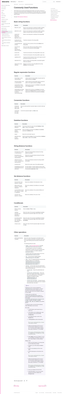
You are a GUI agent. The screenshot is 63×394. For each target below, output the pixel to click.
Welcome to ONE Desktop (5, 5)
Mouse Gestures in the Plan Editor (6, 38)
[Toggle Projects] (11, 10)
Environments (3, 8)
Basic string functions (54, 10)
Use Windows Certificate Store (6, 43)
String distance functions (55, 15)
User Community (41, 392)
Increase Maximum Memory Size (6, 41)
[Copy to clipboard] (43, 322)
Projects (2, 10)
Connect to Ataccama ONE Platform (5, 24)
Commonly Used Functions (5, 32)
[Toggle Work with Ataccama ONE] (11, 26)
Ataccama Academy (48, 392)
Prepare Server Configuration (3, 21)
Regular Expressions (5, 34)
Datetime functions (54, 14)
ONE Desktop (16, 4)
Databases (3, 17)
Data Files (3, 13)
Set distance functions (54, 17)
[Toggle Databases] (11, 17)
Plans (2, 12)
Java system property (35, 245)
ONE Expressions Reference (22, 16)
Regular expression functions (55, 11)
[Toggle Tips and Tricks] (11, 30)
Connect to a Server (4, 19)
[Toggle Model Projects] (11, 28)
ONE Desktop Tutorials (5, 45)
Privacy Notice (59, 392)
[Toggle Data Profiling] (11, 15)
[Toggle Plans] (11, 12)
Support (36, 392)
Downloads (58, 1)
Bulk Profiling (16, 385)
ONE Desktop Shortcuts (6, 35)
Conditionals (53, 18)
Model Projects (3, 28)
